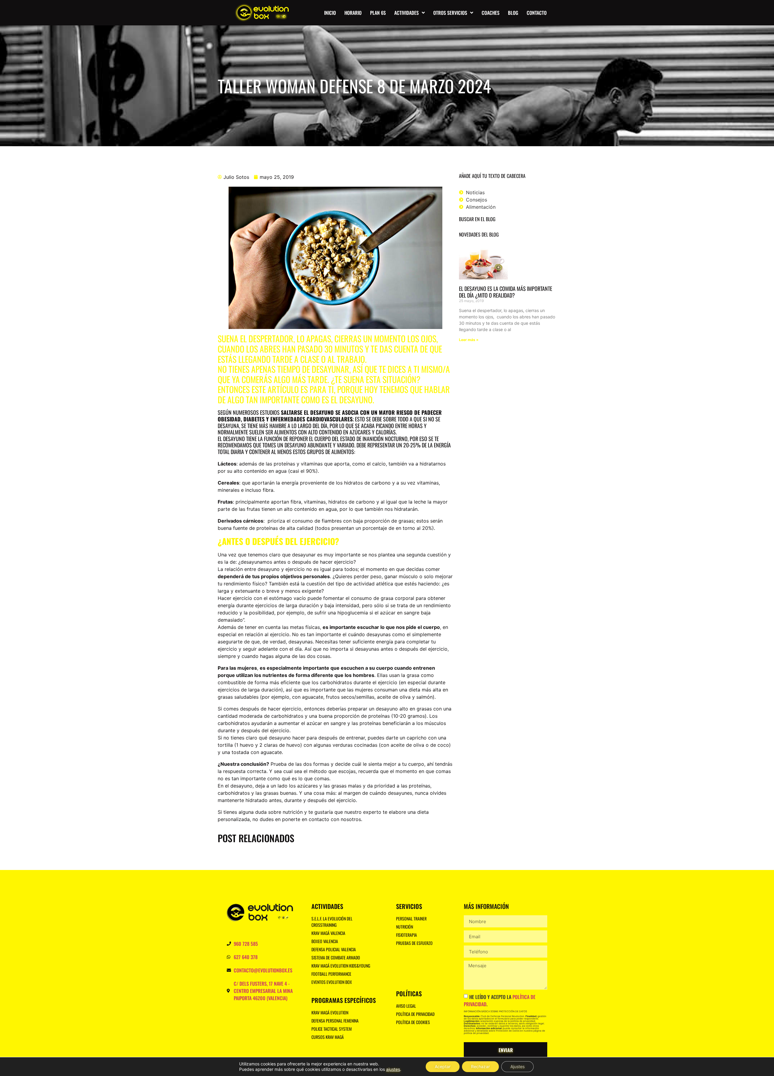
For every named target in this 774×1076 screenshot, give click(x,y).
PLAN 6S (378, 12)
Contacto (537, 12)
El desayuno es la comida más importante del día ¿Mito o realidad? (505, 292)
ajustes (393, 1069)
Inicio (330, 12)
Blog (513, 12)
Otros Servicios (450, 12)
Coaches (490, 12)
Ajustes (517, 1066)
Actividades (406, 12)
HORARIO (353, 12)
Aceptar (442, 1066)
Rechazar (480, 1066)
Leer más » (469, 339)
